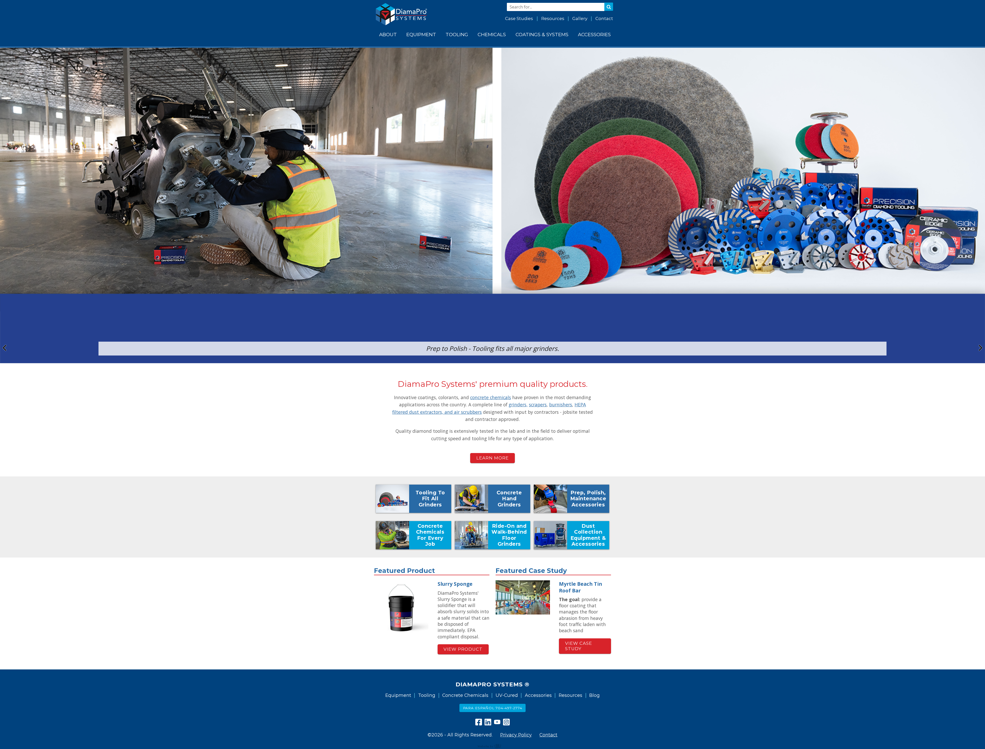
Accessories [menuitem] (594, 34)
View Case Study (578, 646)
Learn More (492, 457)
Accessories (538, 695)
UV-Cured (507, 695)
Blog (594, 695)
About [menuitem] (388, 34)
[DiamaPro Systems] (401, 14)
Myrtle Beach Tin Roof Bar (580, 587)
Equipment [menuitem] (421, 34)
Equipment (398, 695)
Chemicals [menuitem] (492, 34)
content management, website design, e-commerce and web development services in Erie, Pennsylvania (492, 746)
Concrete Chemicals (465, 695)
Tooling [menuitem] (457, 34)
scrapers (538, 404)
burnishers (560, 404)
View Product (463, 649)
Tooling (426, 695)
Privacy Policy (516, 734)
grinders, (518, 404)
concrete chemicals (490, 397)
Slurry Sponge (455, 583)
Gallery (579, 18)
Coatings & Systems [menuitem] (542, 34)
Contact (604, 18)
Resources (552, 18)
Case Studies (519, 18)
